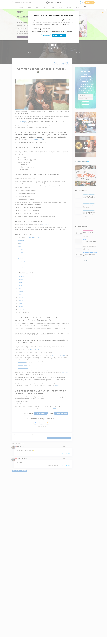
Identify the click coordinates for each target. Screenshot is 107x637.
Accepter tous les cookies (59, 35)
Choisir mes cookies (46, 35)
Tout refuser (53, 38)
